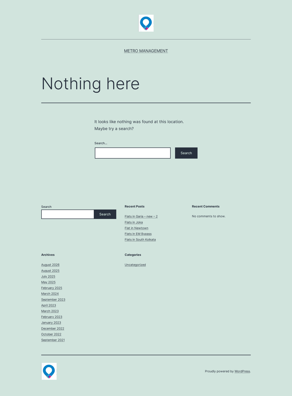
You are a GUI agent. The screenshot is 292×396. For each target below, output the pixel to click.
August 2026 (50, 264)
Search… (100, 143)
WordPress (242, 371)
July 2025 (48, 276)
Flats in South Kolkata (140, 239)
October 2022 (51, 334)
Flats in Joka (134, 222)
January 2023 (51, 322)
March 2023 (50, 311)
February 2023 (51, 317)
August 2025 (50, 270)
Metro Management (146, 50)
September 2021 (53, 340)
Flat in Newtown (136, 228)
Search (46, 206)
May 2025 (48, 282)
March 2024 (50, 293)
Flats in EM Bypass (138, 234)
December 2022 (52, 328)
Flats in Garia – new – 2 (141, 216)
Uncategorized (135, 264)
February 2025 (51, 288)
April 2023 (48, 305)
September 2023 (53, 299)
